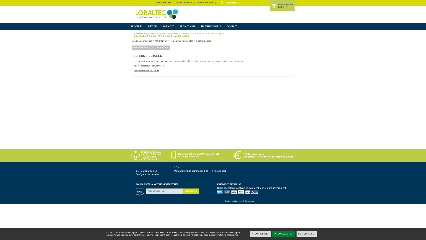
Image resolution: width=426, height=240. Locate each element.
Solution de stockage (142, 41)
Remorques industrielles (181, 41)
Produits (136, 26)
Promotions (187, 26)
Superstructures (203, 41)
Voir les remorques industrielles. (149, 66)
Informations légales (146, 171)
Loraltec (168, 26)
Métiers (152, 26)
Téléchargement (211, 26)
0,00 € (283, 7)
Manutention (161, 41)
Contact (232, 26)
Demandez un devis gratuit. (146, 70)
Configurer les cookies (147, 174)
